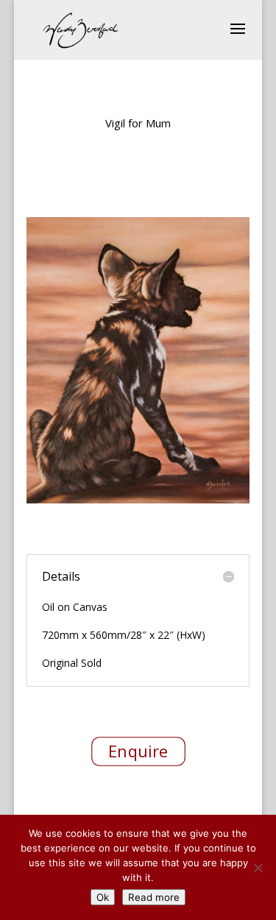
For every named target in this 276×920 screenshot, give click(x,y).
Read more (154, 897)
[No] (257, 867)
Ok (102, 897)
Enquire (138, 751)
